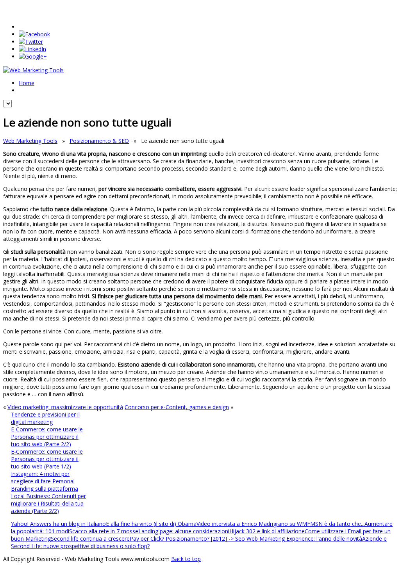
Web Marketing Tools (30, 140)
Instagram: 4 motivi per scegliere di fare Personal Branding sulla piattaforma (44, 481)
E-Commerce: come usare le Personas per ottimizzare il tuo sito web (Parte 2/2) (47, 437)
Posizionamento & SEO (99, 140)
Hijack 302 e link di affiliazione (267, 531)
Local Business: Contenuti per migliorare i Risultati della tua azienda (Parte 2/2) (48, 503)
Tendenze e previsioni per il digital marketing (45, 418)
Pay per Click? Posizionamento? (170, 538)
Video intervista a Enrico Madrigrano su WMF (253, 523)
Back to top (186, 559)
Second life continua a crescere (90, 538)
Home (26, 83)
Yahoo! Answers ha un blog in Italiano (58, 523)
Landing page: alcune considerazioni (183, 531)
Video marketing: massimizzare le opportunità (65, 407)
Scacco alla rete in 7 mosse (103, 531)
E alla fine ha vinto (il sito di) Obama (151, 523)
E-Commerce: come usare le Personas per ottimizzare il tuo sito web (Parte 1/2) (47, 459)
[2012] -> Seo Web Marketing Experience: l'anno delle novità (286, 538)
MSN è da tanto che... (337, 523)
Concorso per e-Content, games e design (177, 407)
